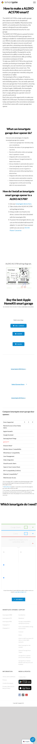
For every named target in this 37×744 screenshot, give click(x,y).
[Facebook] (19, 695)
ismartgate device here (23, 204)
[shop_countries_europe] (18, 337)
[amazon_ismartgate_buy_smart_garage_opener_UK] (18, 389)
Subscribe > (23, 677)
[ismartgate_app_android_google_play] (24, 682)
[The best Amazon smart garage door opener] (18, 360)
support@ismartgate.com (20, 592)
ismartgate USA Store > (18, 369)
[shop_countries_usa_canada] (18, 329)
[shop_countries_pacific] (18, 347)
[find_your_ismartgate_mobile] (18, 508)
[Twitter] (23, 695)
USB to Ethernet (7, 486)
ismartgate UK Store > (18, 398)
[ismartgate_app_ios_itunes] (24, 688)
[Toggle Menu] (34, 2)
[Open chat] (32, 739)
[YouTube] (26, 695)
